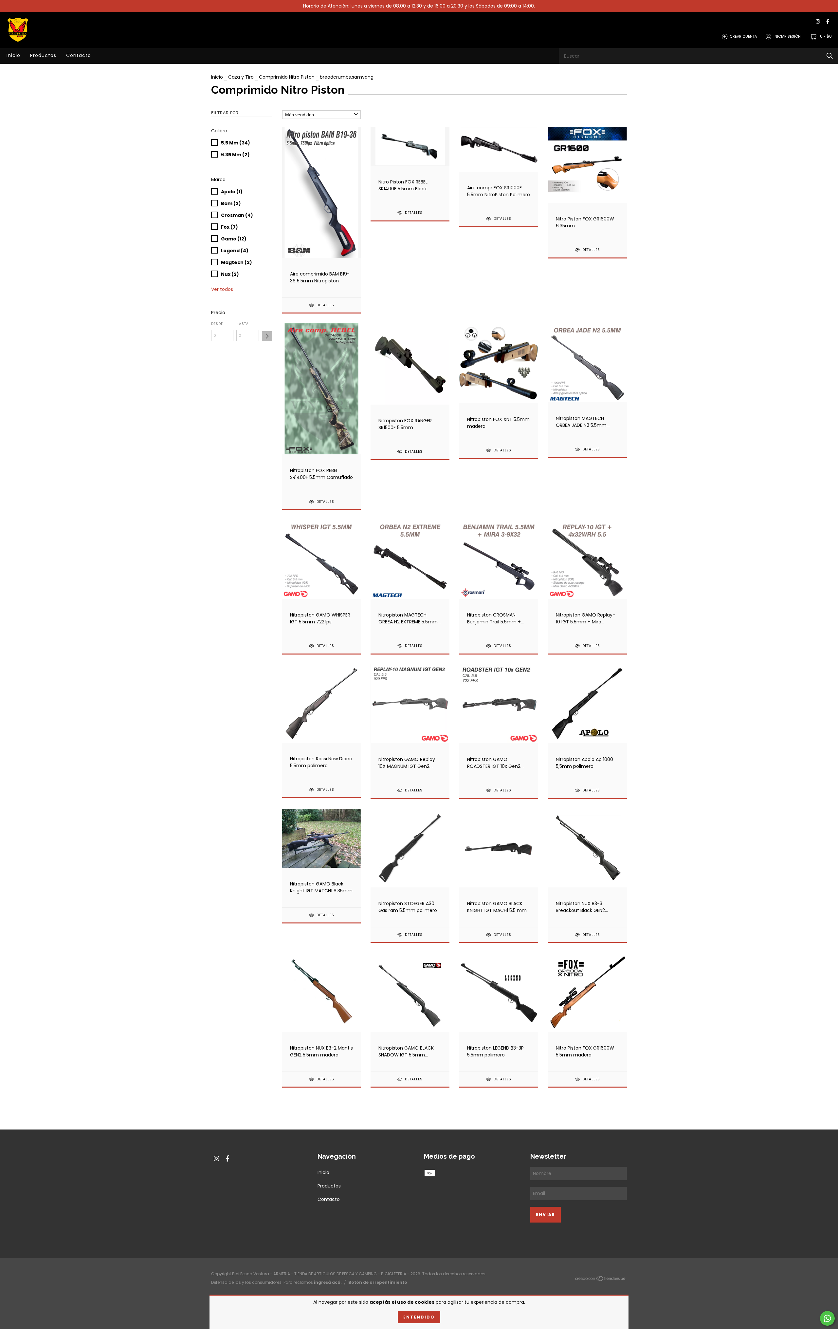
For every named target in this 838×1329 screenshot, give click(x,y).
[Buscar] (829, 56)
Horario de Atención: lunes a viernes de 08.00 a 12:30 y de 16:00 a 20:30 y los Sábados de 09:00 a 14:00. (419, 6)
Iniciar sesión (787, 36)
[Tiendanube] (600, 1280)
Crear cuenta (743, 36)
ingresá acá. (328, 1282)
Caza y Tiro (241, 77)
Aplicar (267, 336)
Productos (43, 55)
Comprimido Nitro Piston (287, 77)
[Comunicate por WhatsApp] (827, 1318)
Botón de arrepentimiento (377, 1282)
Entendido (419, 1317)
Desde (217, 323)
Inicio (13, 55)
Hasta (242, 323)
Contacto (78, 55)
